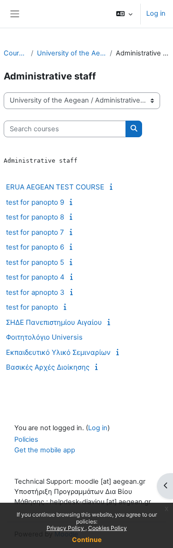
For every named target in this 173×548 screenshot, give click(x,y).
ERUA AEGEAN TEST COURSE (55, 187)
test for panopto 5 (35, 262)
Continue (86, 539)
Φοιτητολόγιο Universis (44, 337)
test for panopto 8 (35, 217)
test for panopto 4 (35, 277)
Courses (15, 53)
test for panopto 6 (35, 247)
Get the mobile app (44, 450)
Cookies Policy (107, 527)
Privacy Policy (66, 527)
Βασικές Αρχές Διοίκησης (47, 367)
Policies (26, 439)
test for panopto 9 (35, 202)
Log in (156, 13)
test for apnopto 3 (35, 292)
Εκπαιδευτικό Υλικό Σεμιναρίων (58, 352)
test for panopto (32, 307)
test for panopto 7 (35, 232)
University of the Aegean (71, 53)
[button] (124, 14)
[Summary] (113, 187)
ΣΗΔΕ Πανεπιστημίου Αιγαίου (54, 322)
